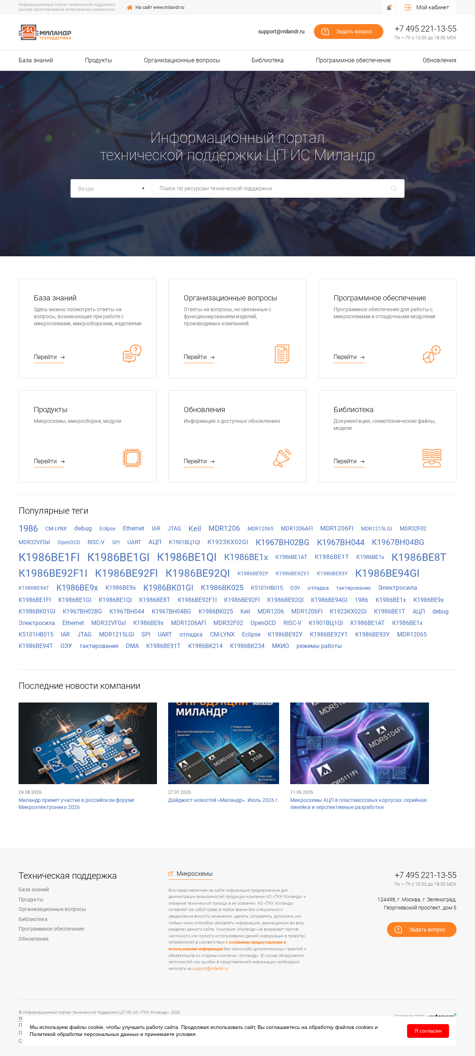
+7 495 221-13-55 (425, 28)
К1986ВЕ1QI (187, 557)
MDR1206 (224, 528)
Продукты (98, 60)
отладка (318, 588)
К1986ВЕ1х (370, 557)
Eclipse (107, 529)
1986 (28, 528)
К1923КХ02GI (227, 542)
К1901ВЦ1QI (184, 542)
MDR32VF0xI (34, 542)
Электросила (397, 587)
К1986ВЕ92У (253, 573)
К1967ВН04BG (398, 542)
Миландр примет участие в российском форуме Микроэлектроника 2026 (76, 803)
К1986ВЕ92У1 (292, 573)
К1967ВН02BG (282, 542)
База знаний (36, 60)
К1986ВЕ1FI (49, 557)
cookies (364, 1027)
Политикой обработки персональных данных (84, 1034)
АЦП (154, 542)
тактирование (353, 588)
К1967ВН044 (340, 542)
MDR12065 (260, 529)
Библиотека (268, 60)
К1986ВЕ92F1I (53, 573)
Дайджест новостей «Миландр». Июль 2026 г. (223, 800)
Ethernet (133, 528)
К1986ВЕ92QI (198, 573)
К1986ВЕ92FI (126, 573)
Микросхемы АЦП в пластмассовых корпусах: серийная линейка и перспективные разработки (358, 803)
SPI (116, 542)
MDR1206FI (337, 528)
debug (83, 528)
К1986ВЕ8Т (419, 557)
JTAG (174, 528)
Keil (195, 528)
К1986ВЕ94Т (34, 588)
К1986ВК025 (222, 587)
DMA (132, 645)
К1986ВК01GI (168, 587)
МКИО (280, 645)
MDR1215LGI (376, 529)
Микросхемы (195, 874)
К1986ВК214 (205, 645)
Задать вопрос (354, 31)
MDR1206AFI (297, 528)
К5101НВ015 (267, 588)
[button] (111, 188)
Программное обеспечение (353, 60)
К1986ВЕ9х (120, 587)
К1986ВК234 (247, 645)
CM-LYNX (56, 529)
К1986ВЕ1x (246, 557)
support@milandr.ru (281, 31)
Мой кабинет (432, 7)
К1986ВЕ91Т (163, 645)
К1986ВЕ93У (332, 573)
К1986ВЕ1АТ (291, 557)
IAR (156, 528)
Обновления (439, 60)
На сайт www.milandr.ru (159, 7)
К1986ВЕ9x (77, 587)
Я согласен (428, 1031)
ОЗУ (295, 588)
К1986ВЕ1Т (332, 556)
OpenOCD (69, 542)
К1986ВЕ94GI (387, 573)
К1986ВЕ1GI (118, 557)
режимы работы (319, 645)
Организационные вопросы (182, 60)
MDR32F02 (413, 528)
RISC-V (96, 542)
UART (134, 542)
